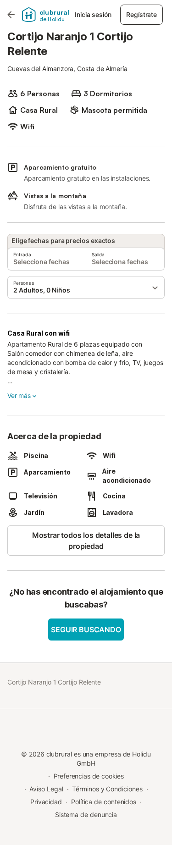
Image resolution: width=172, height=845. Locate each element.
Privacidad (46, 802)
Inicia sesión (93, 14)
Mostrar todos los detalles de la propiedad (86, 540)
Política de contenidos (103, 802)
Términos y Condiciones (107, 789)
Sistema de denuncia (86, 814)
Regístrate (141, 14)
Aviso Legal (46, 789)
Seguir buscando (86, 629)
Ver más (19, 395)
